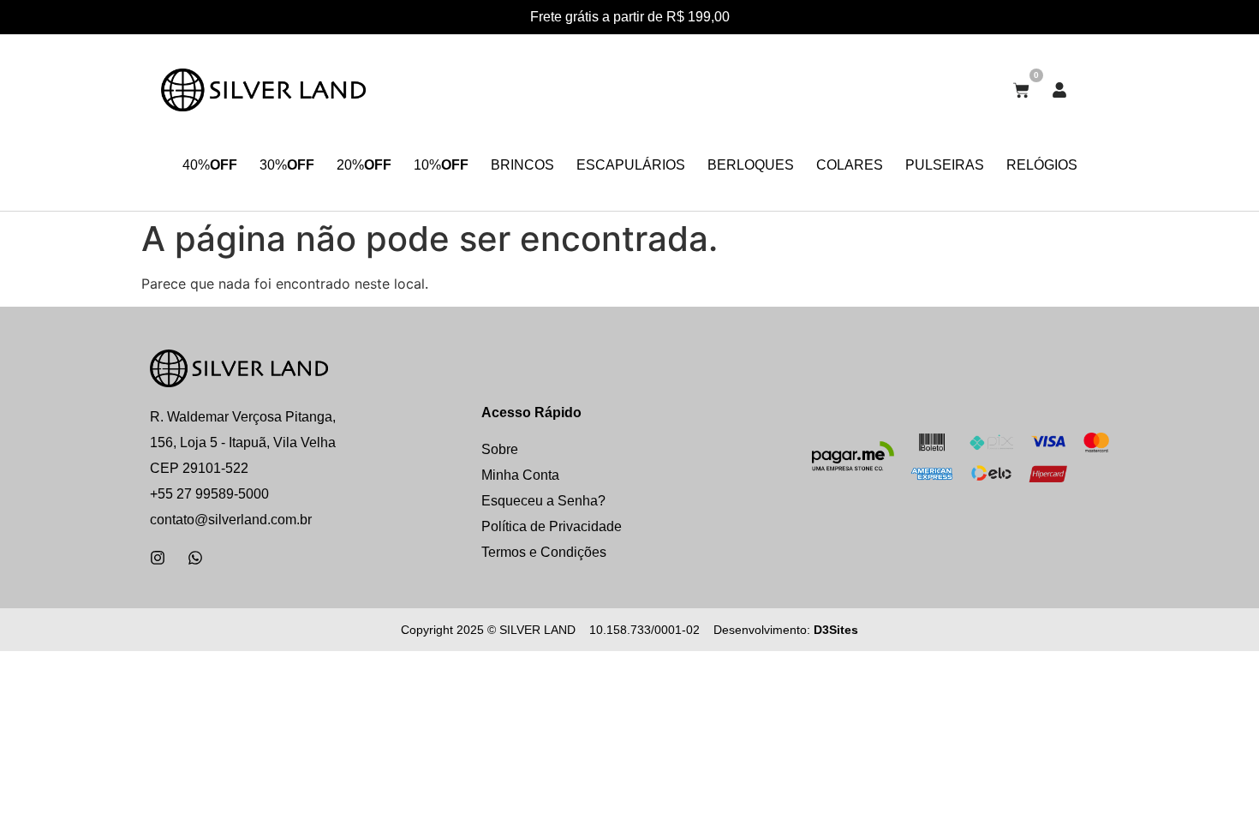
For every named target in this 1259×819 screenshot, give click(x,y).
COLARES (849, 165)
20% (364, 165)
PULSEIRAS (944, 165)
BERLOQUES (750, 165)
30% (287, 165)
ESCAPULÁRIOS (630, 165)
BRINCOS (522, 165)
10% (441, 165)
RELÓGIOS (1041, 165)
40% (209, 165)
